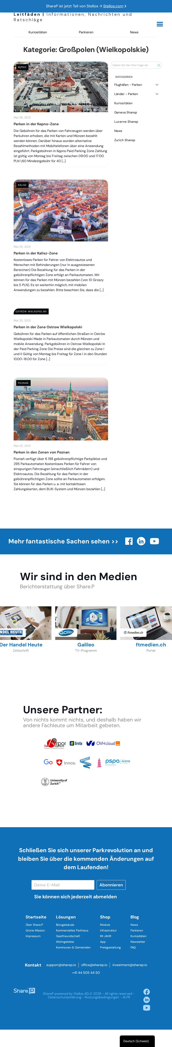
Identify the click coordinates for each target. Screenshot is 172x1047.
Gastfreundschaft (68, 936)
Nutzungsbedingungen (102, 997)
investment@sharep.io (129, 965)
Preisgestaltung (110, 947)
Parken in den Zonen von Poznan (42, 452)
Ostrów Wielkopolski (31, 311)
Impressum (33, 936)
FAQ (133, 947)
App (103, 942)
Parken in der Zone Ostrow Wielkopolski (48, 327)
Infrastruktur (108, 930)
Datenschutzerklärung (64, 997)
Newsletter (137, 942)
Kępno (22, 67)
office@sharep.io (94, 965)
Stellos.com (113, 6)
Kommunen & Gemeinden (73, 947)
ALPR (126, 997)
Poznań (23, 383)
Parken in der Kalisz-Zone (36, 253)
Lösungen (66, 917)
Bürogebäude (65, 925)
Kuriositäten (38, 32)
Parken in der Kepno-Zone (36, 124)
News (134, 32)
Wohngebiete (65, 942)
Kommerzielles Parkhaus (72, 930)
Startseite (36, 917)
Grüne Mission (35, 930)
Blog (134, 917)
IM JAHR (105, 936)
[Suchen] (159, 65)
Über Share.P (34, 925)
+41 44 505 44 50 (86, 972)
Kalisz (22, 185)
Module (105, 925)
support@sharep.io (61, 965)
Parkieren (86, 32)
